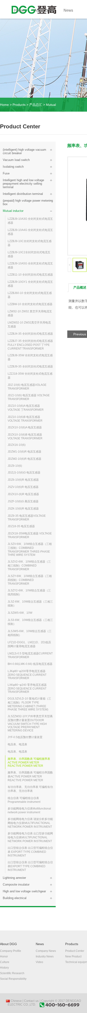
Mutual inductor (13, 211)
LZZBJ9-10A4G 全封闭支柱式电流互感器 (30, 232)
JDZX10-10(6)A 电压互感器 (25, 427)
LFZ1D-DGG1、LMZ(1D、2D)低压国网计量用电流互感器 (29, 644)
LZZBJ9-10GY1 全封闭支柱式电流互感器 (30, 283)
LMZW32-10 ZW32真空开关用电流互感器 (29, 324)
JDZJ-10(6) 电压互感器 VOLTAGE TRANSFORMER (29, 397)
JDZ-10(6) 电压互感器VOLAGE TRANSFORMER (27, 386)
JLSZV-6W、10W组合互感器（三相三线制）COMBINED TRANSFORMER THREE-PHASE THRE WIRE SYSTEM (30, 549)
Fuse (6, 173)
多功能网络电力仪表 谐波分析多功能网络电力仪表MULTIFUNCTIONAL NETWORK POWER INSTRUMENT (30, 822)
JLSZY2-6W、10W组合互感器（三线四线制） (29, 592)
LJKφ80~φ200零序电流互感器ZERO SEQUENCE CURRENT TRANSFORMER (27, 675)
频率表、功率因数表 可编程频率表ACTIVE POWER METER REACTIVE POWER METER (29, 762)
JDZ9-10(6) (15, 465)
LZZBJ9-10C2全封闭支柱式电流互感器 (29, 254)
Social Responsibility (13, 978)
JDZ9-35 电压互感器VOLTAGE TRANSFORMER (27, 517)
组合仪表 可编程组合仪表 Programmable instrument (24, 799)
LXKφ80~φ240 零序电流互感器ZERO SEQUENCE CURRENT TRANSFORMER (27, 688)
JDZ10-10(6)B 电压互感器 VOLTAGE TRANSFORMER (25, 418)
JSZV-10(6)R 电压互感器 (23, 487)
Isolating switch (13, 166)
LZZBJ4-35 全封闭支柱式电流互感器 (30, 333)
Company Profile (10, 951)
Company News (46, 951)
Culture (4, 962)
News (68, 10)
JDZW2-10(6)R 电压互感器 (24, 458)
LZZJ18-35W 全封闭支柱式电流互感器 (30, 375)
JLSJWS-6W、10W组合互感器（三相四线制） (30, 633)
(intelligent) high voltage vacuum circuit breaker (24, 151)
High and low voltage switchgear (24, 891)
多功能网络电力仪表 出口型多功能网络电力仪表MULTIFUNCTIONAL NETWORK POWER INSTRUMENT (30, 837)
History (4, 967)
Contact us (31, 1001)
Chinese (16, 1001)
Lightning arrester (14, 878)
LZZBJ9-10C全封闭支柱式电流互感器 (30, 243)
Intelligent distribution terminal (23, 194)
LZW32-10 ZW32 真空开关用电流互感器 (30, 313)
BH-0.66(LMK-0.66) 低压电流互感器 (30, 664)
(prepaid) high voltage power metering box (28, 202)
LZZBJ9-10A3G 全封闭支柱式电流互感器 (30, 220)
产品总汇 (35, 105)
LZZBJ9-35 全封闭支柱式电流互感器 (30, 366)
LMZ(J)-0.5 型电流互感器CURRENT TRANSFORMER (30, 655)
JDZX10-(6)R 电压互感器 (23, 494)
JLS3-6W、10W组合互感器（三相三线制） (30, 622)
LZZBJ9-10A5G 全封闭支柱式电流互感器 (30, 265)
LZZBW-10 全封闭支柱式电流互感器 (30, 304)
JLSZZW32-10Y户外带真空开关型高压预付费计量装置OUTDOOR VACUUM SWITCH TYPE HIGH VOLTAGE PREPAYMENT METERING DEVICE (30, 723)
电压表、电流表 (17, 744)
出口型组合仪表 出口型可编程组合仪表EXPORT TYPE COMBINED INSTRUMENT (30, 866)
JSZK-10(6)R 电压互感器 (23, 508)
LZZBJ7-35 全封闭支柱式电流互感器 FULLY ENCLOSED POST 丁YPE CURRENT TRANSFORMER (30, 344)
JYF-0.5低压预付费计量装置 (25, 737)
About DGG (43, 10)
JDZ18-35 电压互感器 (21, 526)
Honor (4, 956)
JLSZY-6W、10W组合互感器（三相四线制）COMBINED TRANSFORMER (30, 579)
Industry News (45, 956)
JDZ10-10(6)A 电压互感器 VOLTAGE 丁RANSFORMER (26, 407)
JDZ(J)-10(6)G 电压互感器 (24, 472)
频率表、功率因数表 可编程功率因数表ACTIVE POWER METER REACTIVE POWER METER (30, 776)
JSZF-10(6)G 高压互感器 (23, 501)
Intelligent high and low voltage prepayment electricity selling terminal (23, 183)
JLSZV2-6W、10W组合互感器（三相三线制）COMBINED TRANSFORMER (29, 565)
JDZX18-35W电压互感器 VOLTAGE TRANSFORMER (30, 535)
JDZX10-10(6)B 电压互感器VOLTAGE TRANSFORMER (25, 436)
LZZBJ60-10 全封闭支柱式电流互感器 (30, 295)
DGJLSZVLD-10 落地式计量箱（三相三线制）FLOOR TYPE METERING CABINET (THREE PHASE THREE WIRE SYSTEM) (29, 704)
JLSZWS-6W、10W (20, 612)
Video (39, 962)
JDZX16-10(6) (17, 445)
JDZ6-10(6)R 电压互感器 (23, 479)
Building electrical (14, 898)
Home (19, 10)
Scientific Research (12, 973)
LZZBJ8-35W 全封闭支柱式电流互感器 (30, 357)
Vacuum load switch (16, 160)
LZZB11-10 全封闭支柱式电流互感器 (30, 274)
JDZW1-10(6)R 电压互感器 (24, 451)
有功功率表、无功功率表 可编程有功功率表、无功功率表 (30, 789)
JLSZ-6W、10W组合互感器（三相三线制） (30, 603)
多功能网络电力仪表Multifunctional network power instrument (29, 810)
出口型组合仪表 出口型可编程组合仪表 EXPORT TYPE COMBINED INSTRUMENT (30, 851)
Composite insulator (16, 884)
